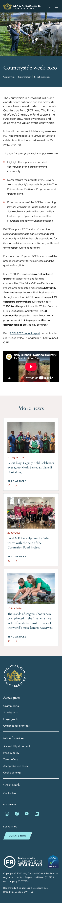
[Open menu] (55, 6)
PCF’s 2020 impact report (25, 333)
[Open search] (46, 6)
